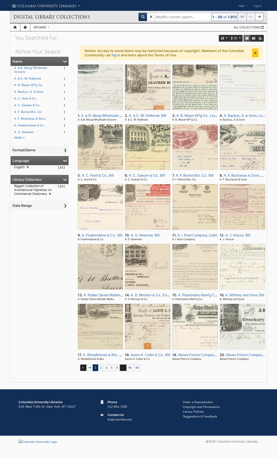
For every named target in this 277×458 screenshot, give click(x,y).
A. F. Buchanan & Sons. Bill (245, 175)
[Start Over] (151, 17)
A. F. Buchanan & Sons (29, 118)
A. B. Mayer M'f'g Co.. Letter (197, 115)
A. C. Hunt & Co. (25, 98)
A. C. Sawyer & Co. (27, 105)
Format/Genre (24, 150)
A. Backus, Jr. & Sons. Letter (245, 115)
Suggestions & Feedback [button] (200, 416)
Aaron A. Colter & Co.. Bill (150, 355)
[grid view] (246, 38)
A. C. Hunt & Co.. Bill (98, 175)
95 (130, 367)
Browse (40, 27)
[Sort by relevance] (224, 38)
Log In (258, 6)
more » (19, 137)
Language (21, 160)
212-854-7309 (117, 406)
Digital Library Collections (51, 17)
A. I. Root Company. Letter (197, 235)
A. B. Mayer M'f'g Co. (28, 85)
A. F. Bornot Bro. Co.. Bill (195, 175)
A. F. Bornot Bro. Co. (28, 112)
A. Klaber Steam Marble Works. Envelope (115, 295)
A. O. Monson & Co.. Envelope (154, 295)
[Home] (15, 27)
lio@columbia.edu (120, 419)
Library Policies (193, 411)
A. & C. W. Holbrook (27, 78)
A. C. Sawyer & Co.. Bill (147, 175)
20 (235, 38)
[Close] (255, 53)
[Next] (259, 17)
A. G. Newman (24, 132)
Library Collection (27, 179)
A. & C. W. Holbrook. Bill (147, 115)
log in (116, 55)
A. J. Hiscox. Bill (237, 235)
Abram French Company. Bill (200, 355)
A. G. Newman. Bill (145, 235)
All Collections (247, 27)
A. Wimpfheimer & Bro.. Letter (105, 355)
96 (137, 367)
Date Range (22, 205)
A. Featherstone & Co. (29, 125)
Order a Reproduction (198, 402)
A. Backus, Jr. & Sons (28, 91)
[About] (25, 27)
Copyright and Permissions (201, 407)
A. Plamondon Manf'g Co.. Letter (203, 295)
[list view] (253, 38)
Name (17, 61)
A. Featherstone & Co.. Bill (102, 235)
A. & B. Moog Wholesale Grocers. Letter (111, 115)
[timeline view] (260, 38)
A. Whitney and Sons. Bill (244, 295)
